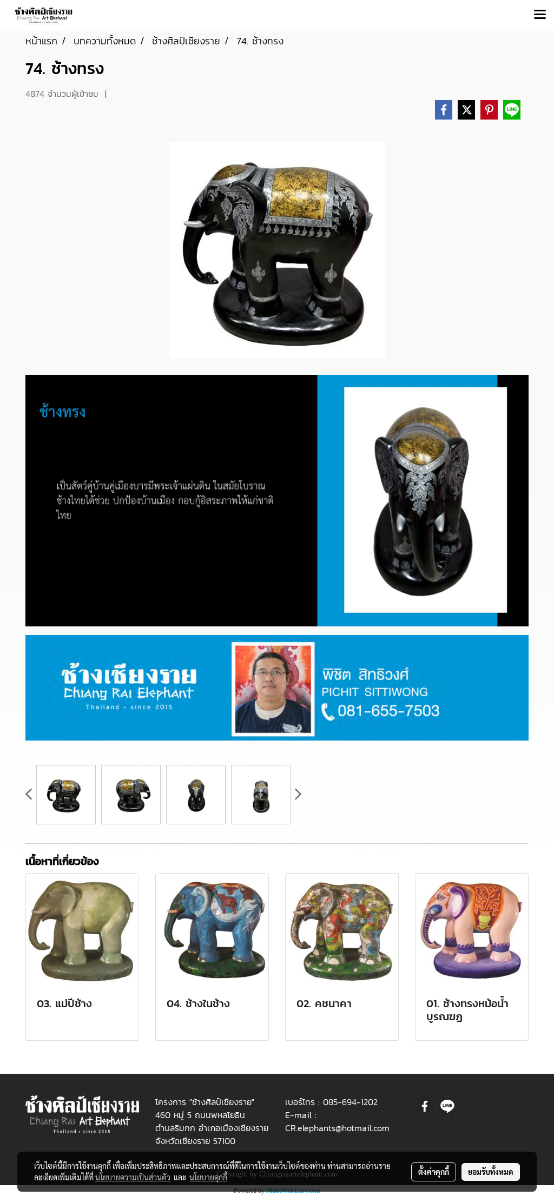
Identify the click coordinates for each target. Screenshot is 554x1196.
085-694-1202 (350, 1101)
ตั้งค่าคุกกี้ (433, 1172)
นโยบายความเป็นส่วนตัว (132, 1177)
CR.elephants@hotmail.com (337, 1127)
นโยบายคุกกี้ (208, 1177)
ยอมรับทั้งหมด (490, 1172)
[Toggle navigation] (540, 15)
